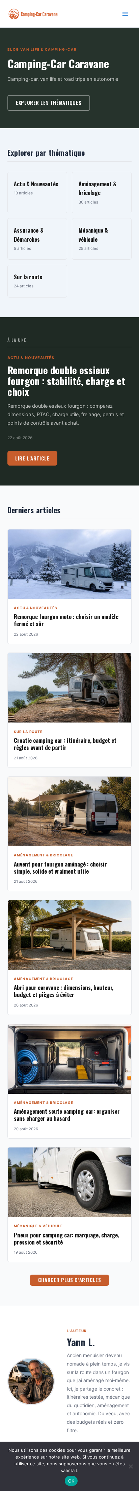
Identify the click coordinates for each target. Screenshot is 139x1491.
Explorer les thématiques (48, 102)
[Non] (130, 1466)
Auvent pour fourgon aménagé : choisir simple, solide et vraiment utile (60, 867)
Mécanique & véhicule (38, 1226)
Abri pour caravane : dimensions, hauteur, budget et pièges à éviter (63, 991)
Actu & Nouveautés (31, 357)
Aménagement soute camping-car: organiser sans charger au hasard (67, 1114)
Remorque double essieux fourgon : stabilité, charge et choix (66, 380)
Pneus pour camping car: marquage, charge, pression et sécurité (66, 1238)
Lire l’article (32, 458)
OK (71, 1481)
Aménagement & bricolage (43, 855)
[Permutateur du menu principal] (125, 14)
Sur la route (28, 732)
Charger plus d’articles (69, 1279)
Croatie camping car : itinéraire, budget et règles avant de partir (65, 744)
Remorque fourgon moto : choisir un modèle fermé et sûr (66, 620)
